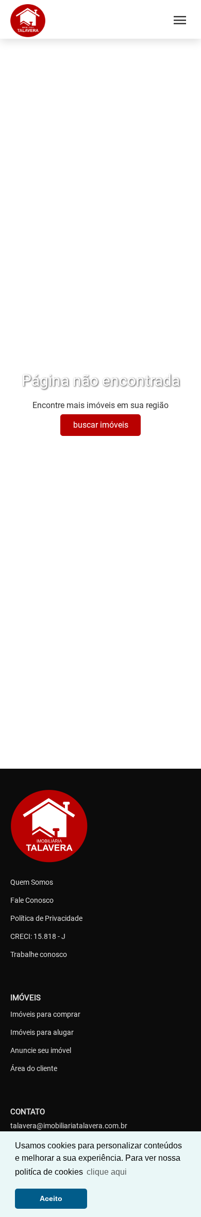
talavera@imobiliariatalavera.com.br (68, 1126)
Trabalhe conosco (38, 954)
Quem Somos (31, 882)
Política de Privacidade (46, 918)
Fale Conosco (32, 900)
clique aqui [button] (107, 1171)
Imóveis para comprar (45, 1014)
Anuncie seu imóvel (40, 1050)
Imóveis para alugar (42, 1032)
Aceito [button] (51, 1198)
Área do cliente (33, 1068)
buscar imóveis (100, 425)
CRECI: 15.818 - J (37, 936)
